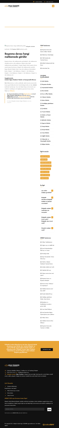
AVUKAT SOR (15, 412)
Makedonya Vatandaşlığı (47, 55)
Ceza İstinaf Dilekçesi (47, 309)
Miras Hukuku (10, 393)
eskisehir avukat (44, 159)
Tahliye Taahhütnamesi (47, 242)
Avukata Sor (47, 349)
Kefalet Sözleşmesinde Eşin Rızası (47, 64)
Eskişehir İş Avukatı (44, 178)
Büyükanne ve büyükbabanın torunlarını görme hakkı (45, 304)
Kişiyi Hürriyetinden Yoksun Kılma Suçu (47, 258)
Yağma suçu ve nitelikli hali (48, 245)
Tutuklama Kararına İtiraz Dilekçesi (46, 322)
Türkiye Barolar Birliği (24, 96)
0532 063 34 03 (49, 1)
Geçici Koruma (10, 395)
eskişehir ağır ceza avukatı (46, 165)
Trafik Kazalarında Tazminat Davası (45, 59)
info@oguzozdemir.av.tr (23, 372)
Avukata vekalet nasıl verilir (48, 267)
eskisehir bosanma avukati (46, 162)
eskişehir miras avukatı (45, 175)
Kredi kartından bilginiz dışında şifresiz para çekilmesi (47, 313)
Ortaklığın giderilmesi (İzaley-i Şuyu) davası (46, 298)
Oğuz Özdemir (20, 374)
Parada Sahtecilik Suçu (47, 294)
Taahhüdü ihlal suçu (46, 270)
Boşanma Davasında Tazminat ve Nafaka (45, 327)
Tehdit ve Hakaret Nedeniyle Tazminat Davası (46, 263)
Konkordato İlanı (46, 68)
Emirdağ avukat (45, 253)
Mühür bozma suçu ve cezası (13, 390)
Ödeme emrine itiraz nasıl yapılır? (47, 274)
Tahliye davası (45, 317)
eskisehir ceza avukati (45, 156)
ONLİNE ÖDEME (38, 1)
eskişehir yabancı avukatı (45, 168)
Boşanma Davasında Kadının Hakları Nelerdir (45, 50)
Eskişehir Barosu (28, 94)
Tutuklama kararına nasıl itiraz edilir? (46, 290)
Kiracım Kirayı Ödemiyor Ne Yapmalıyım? (46, 284)
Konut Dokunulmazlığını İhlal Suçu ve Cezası (46, 249)
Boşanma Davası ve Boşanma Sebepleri (45, 279)
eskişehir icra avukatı (45, 172)
